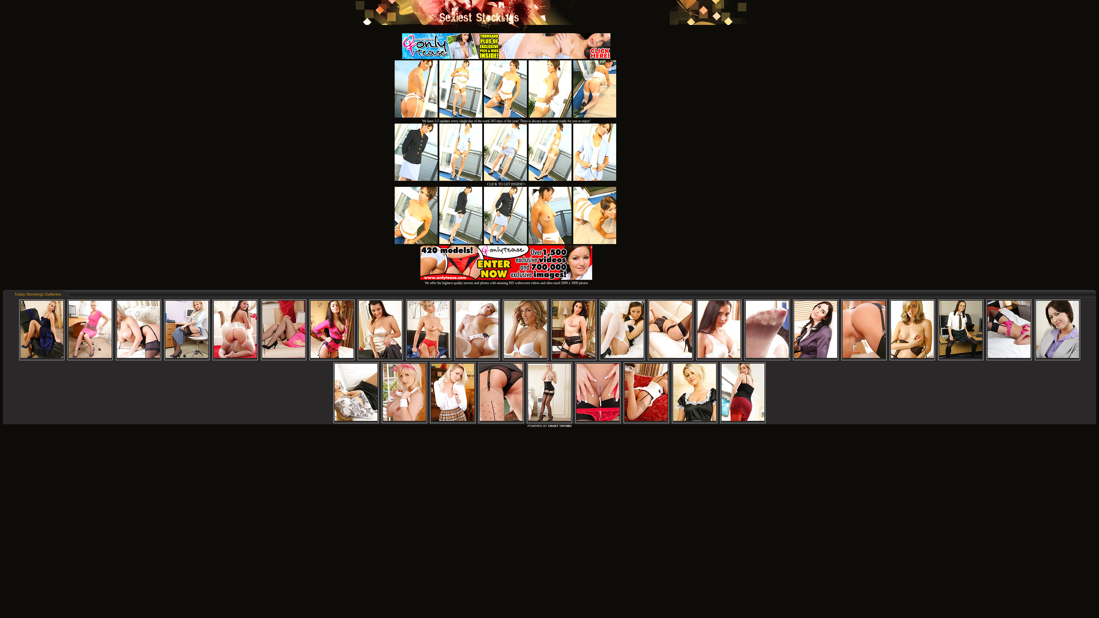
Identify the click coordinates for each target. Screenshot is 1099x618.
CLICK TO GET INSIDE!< (506, 184)
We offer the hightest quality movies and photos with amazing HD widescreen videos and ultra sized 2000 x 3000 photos (506, 283)
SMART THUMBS (560, 425)
